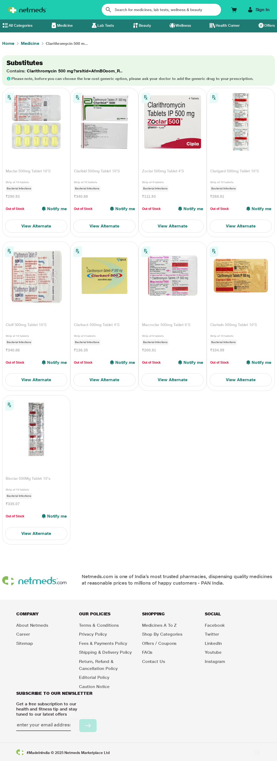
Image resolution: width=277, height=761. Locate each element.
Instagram (215, 661)
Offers (269, 25)
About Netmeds (32, 625)
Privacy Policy (93, 634)
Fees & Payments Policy (103, 643)
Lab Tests (105, 25)
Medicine (64, 25)
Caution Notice (94, 686)
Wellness (183, 25)
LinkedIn (213, 643)
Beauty (145, 25)
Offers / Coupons (159, 643)
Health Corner (228, 25)
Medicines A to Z (159, 625)
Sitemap (24, 643)
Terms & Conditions (99, 625)
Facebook (215, 625)
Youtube (213, 652)
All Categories (20, 25)
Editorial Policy (94, 677)
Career (23, 634)
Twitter (212, 634)
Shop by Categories (162, 634)
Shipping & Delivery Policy (105, 652)
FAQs (147, 652)
